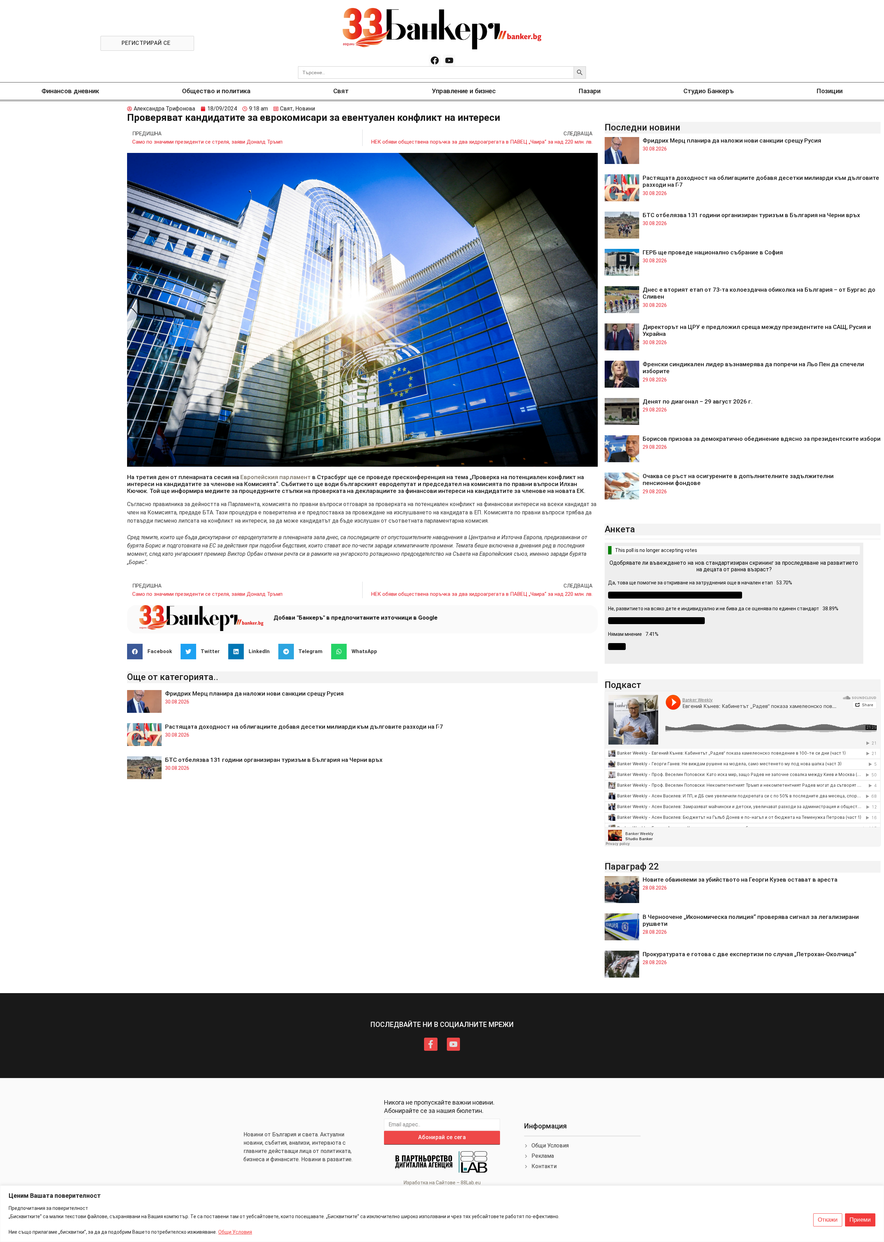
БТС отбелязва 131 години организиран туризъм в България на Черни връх (274, 759)
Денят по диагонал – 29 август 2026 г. (697, 401)
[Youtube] (449, 60)
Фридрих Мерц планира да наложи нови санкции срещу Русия (254, 693)
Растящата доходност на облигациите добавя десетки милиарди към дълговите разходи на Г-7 (304, 726)
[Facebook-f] (430, 1044)
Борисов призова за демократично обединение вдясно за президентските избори (762, 438)
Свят (341, 91)
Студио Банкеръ (708, 91)
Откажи (828, 1219)
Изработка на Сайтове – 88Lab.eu (442, 1182)
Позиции (830, 91)
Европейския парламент (275, 477)
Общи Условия (235, 1232)
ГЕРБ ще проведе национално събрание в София (713, 252)
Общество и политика (216, 91)
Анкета (620, 529)
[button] (152, 651)
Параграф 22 (632, 866)
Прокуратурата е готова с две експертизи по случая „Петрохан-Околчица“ (749, 954)
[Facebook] (435, 60)
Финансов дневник (70, 91)
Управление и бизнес (464, 91)
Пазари (589, 91)
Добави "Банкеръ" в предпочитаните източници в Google (355, 617)
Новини (305, 108)
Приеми (860, 1219)
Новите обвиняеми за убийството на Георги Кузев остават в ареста (740, 879)
